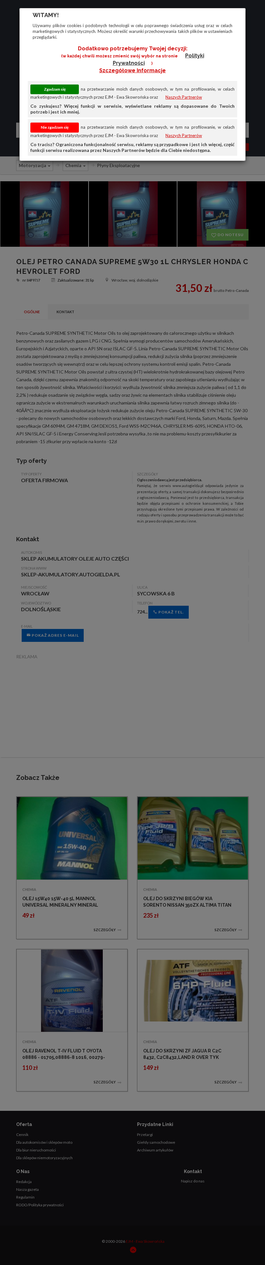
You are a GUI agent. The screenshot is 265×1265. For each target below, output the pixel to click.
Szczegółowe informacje (132, 70)
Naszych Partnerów (183, 97)
